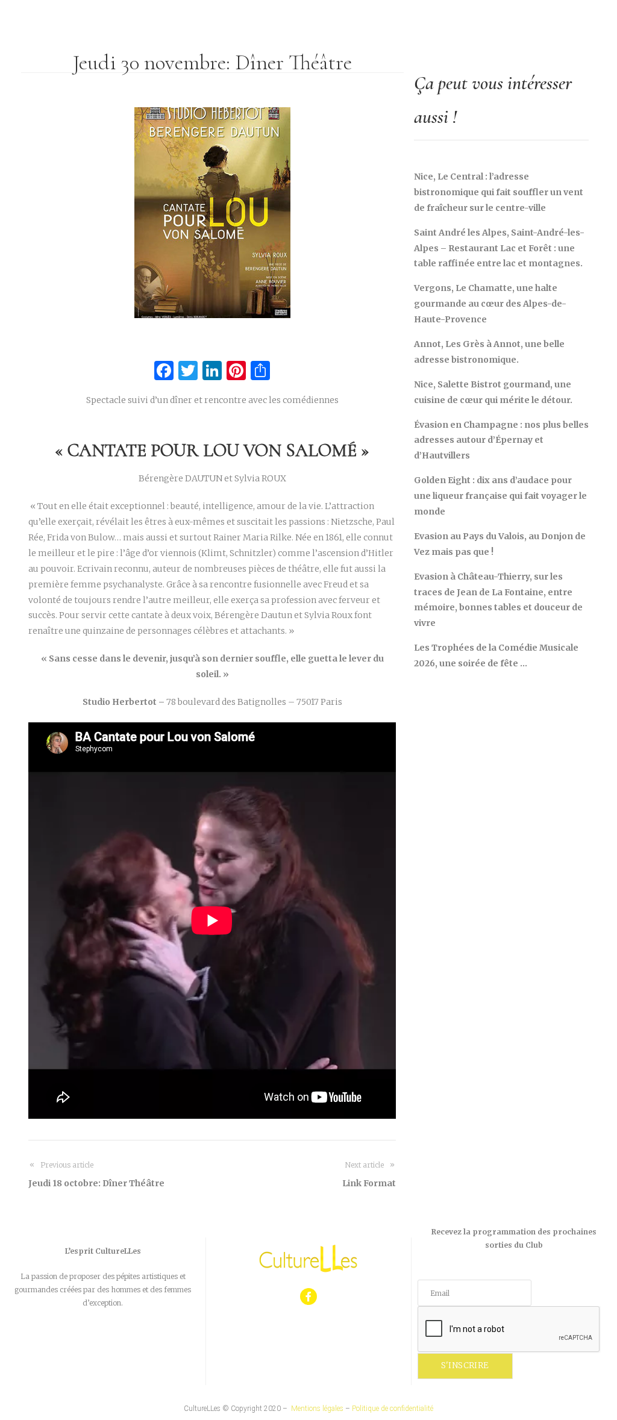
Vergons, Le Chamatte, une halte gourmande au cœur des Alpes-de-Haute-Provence (490, 304)
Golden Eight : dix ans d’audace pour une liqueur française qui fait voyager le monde (500, 496)
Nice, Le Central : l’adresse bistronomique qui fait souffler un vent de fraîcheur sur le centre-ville (498, 192)
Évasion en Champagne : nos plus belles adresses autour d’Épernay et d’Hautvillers (501, 440)
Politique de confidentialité (392, 1408)
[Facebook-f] (309, 1297)
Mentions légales (317, 1408)
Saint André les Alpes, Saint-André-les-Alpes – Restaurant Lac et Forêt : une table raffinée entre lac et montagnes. (499, 248)
